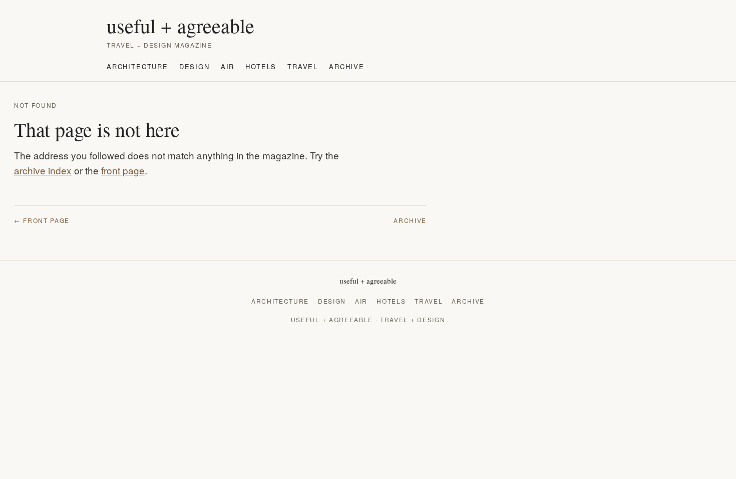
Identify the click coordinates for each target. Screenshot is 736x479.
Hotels (260, 66)
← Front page (42, 220)
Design (194, 66)
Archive (346, 66)
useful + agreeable (180, 25)
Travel (302, 66)
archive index (43, 170)
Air (227, 66)
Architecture (137, 66)
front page (123, 170)
